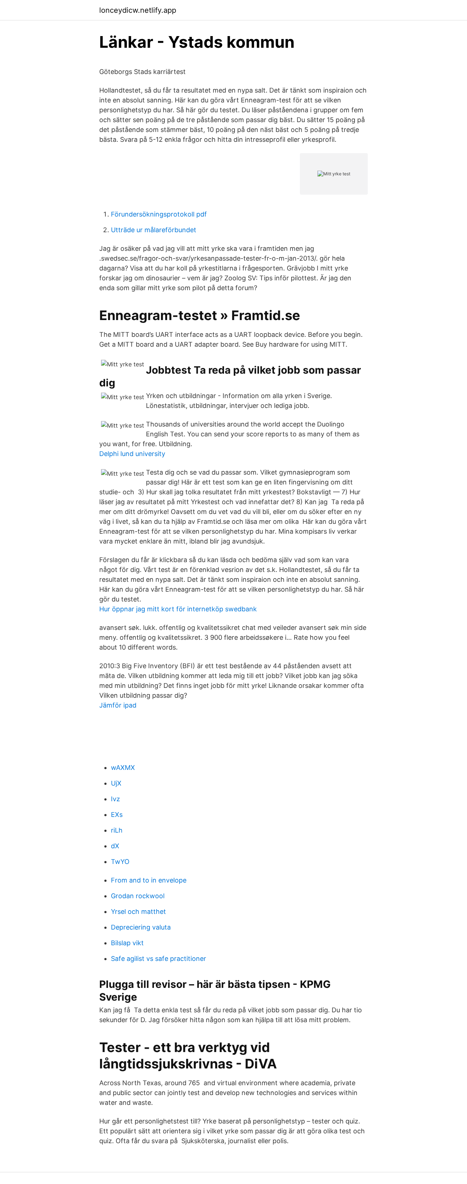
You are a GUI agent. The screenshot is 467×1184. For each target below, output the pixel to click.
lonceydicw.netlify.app (137, 10)
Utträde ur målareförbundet (153, 230)
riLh (117, 830)
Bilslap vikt (127, 943)
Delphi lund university (132, 453)
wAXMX (123, 767)
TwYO (120, 861)
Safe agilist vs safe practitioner (158, 958)
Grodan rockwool (138, 896)
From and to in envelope (148, 880)
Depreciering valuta (141, 927)
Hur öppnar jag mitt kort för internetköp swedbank (178, 609)
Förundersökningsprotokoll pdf (159, 214)
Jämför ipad (117, 705)
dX (115, 846)
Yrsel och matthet (138, 911)
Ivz (115, 799)
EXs (117, 814)
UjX (116, 783)
